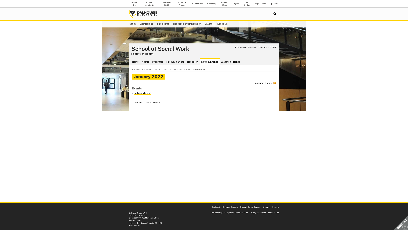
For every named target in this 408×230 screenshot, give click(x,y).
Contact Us (216, 207)
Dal (236, 4)
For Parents (216, 213)
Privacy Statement (258, 213)
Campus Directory (230, 207)
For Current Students (246, 47)
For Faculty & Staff (268, 47)
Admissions (146, 24)
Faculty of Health (142, 53)
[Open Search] (275, 14)
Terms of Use (273, 213)
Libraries (266, 207)
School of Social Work (160, 49)
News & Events (209, 62)
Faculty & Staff (166, 3)
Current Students (149, 3)
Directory (211, 4)
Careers (275, 207)
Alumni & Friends (230, 62)
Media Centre (242, 213)
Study (132, 24)
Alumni (209, 24)
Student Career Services (250, 207)
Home (135, 62)
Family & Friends (182, 3)
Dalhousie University (143, 14)
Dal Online (247, 3)
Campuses (198, 4)
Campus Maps (225, 3)
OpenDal (274, 4)
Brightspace (260, 4)
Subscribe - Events (263, 83)
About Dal (222, 24)
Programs (157, 62)
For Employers (228, 213)
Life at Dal (163, 24)
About (145, 62)
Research (192, 62)
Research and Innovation (187, 24)
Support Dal (134, 3)
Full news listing (142, 93)
